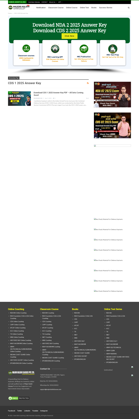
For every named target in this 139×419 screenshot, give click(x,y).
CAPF (76, 322)
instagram (44, 411)
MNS (75, 338)
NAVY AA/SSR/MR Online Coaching (21, 343)
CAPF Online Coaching (17, 324)
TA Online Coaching (16, 334)
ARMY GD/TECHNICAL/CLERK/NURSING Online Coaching (21, 349)
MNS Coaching (46, 340)
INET (75, 335)
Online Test (84, 8)
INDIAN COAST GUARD (82, 353)
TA (75, 332)
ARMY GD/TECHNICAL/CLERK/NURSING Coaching (53, 352)
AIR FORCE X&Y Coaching (50, 343)
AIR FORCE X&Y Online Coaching (20, 340)
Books (94, 8)
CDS (10, 92)
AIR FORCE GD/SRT (80, 356)
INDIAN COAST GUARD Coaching (53, 358)
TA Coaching (46, 334)
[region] (69, 45)
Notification (41, 8)
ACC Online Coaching (17, 331)
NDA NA (109, 313)
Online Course (71, 8)
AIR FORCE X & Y (111, 341)
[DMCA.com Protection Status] (19, 398)
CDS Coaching (46, 321)
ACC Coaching (46, 331)
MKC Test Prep (113, 55)
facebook (11, 411)
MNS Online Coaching (17, 337)
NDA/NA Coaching (48, 313)
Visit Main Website (34, 2)
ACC (75, 328)
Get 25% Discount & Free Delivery (83, 60)
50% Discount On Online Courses (55, 60)
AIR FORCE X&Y (79, 341)
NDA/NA (77, 313)
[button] (69, 42)
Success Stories (105, 8)
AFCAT (76, 325)
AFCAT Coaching (47, 328)
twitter (19, 411)
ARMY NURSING (111, 354)
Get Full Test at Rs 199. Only (112, 57)
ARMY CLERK (110, 350)
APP (59, 2)
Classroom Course (55, 8)
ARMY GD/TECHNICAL (113, 347)
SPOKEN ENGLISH (80, 359)
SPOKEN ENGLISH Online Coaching (21, 363)
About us (52, 2)
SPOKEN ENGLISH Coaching (51, 361)
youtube (35, 411)
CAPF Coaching (47, 324)
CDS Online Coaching (17, 321)
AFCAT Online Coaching (17, 328)
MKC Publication (84, 57)
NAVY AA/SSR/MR (80, 344)
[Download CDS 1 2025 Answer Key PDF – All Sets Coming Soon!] (19, 98)
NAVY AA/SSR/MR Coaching (51, 347)
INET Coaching (47, 337)
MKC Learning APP (55, 57)
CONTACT (44, 2)
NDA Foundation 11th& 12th (83, 316)
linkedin (27, 411)
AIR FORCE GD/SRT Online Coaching (22, 360)
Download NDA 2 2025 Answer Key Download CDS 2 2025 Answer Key (69, 27)
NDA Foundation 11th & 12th (115, 316)
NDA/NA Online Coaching (18, 313)
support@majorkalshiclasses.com (50, 389)
